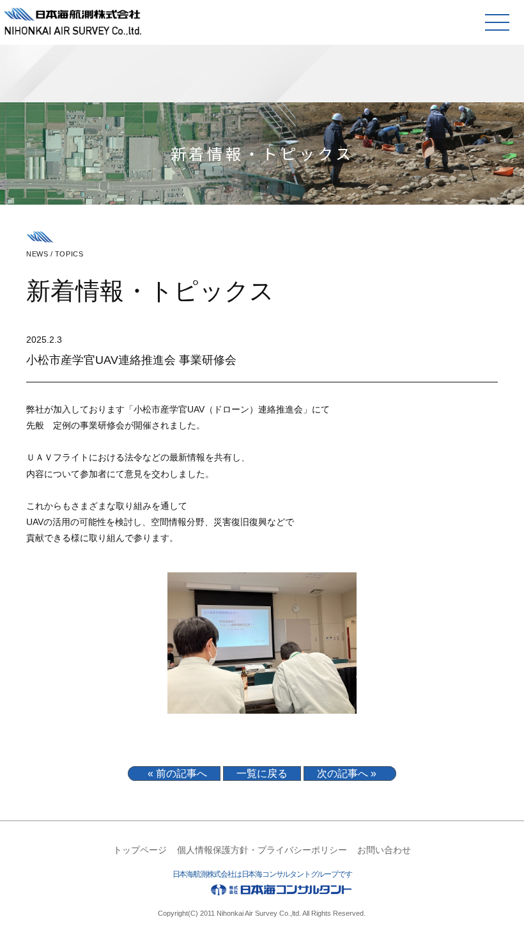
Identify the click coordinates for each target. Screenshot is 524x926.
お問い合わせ (384, 850)
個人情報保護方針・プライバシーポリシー (262, 850)
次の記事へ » (346, 773)
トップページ (140, 850)
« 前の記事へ (177, 773)
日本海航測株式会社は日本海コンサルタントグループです (262, 874)
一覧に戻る (262, 773)
